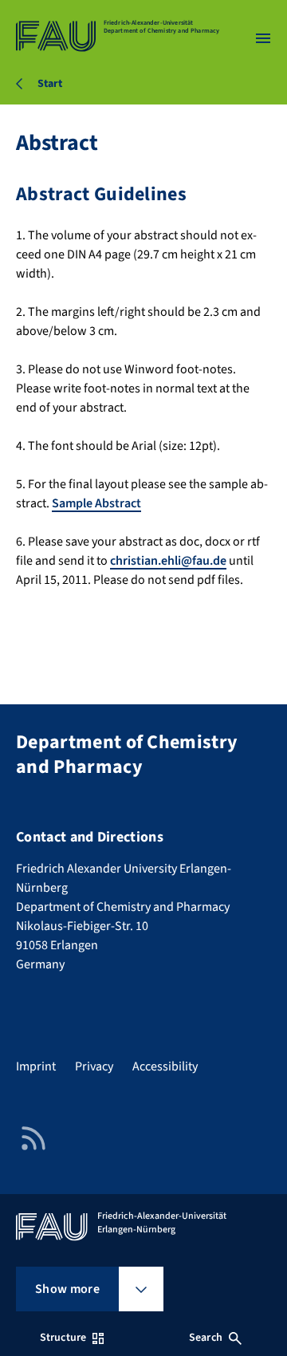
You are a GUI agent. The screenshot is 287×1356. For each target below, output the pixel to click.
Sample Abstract (96, 503)
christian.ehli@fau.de (168, 561)
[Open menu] (263, 38)
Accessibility (165, 1066)
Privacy (94, 1066)
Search (205, 1338)
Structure (63, 1338)
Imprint (36, 1066)
